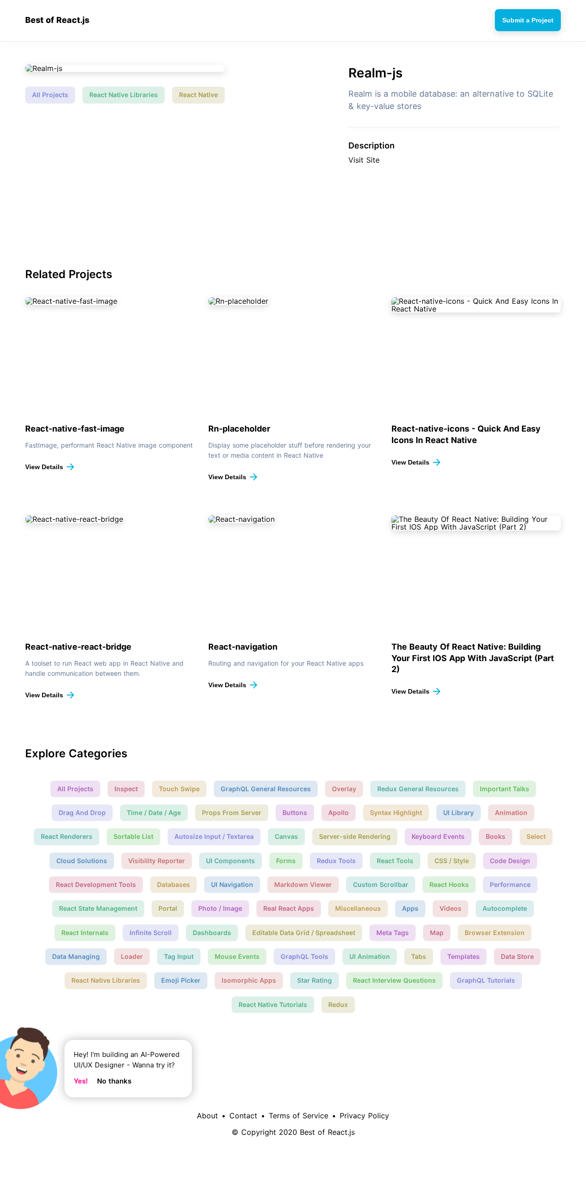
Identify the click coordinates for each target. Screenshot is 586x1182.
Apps (410, 908)
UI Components (230, 861)
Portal (167, 908)
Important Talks (504, 789)
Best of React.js (57, 20)
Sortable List (133, 836)
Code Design (510, 861)
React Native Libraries (123, 94)
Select (536, 836)
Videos (450, 908)
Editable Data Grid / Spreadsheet (303, 932)
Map (437, 932)
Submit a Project (527, 20)
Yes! (81, 1081)
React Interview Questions (394, 980)
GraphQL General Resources (266, 789)
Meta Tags (392, 932)
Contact (243, 1115)
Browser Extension (495, 932)
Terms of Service (298, 1115)
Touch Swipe (179, 789)
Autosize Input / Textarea (214, 836)
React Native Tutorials (273, 1004)
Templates (463, 956)
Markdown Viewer (303, 884)
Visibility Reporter (156, 861)
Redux (338, 1004)
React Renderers (66, 836)
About (207, 1115)
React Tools (395, 861)
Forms (286, 861)
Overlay (344, 789)
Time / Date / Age (154, 812)
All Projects (50, 94)
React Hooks (449, 884)
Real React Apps (288, 908)
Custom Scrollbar (380, 884)
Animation (511, 812)
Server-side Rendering (355, 836)
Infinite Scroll (151, 932)
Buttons (294, 812)
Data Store (517, 956)
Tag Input (179, 956)
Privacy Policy (364, 1115)
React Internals (85, 932)
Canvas (286, 836)
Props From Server (231, 812)
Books (495, 836)
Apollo (338, 812)
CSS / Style (451, 861)
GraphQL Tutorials (486, 980)
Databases (173, 884)
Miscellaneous (358, 908)
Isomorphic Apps (249, 980)
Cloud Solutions (81, 861)
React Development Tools (96, 884)
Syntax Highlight (396, 812)
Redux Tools (336, 861)
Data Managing (76, 956)
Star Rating (314, 980)
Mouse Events (237, 956)
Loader (132, 956)
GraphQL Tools (304, 956)
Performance (510, 884)
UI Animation (369, 956)
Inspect (126, 789)
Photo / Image (220, 908)
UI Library (458, 812)
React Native (198, 94)
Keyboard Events (438, 836)
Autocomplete (505, 908)
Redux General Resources (418, 789)
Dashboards (212, 932)
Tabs (418, 956)
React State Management (98, 908)
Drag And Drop (82, 812)
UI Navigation (232, 884)
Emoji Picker (181, 980)
